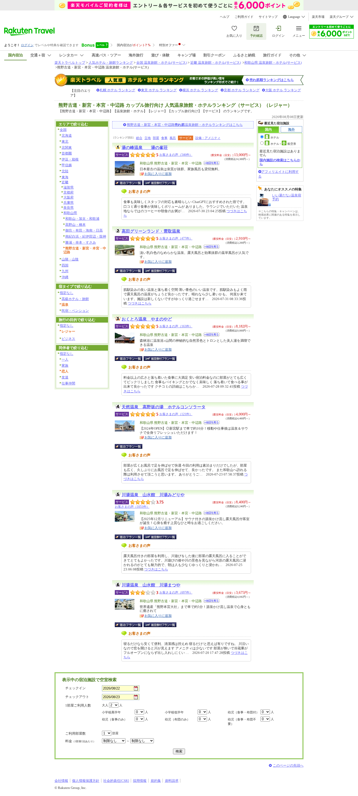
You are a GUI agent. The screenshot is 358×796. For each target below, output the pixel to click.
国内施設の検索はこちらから (279, 162)
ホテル (274, 137)
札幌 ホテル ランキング (117, 90)
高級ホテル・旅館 (75, 299)
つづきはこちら (139, 303)
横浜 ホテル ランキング (200, 90)
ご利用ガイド (244, 17)
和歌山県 (70, 213)
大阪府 (68, 197)
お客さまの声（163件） (175, 326)
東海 (65, 177)
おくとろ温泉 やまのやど (147, 319)
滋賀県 (68, 187)
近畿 (65, 182)
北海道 (67, 135)
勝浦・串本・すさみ (80, 242)
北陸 (65, 171)
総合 (139, 138)
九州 (65, 271)
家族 (65, 365)
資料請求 (171, 781)
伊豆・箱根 (70, 159)
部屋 (156, 138)
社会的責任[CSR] (116, 781)
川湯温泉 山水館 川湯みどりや (153, 495)
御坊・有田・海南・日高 (84, 230)
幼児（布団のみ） (177, 719)
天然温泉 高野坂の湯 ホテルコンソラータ (163, 407)
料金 (80, 741)
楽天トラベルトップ (70, 63)
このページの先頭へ (288, 765)
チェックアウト (77, 697)
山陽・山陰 (70, 259)
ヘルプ (224, 17)
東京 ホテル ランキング (159, 90)
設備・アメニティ (207, 138)
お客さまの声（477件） (175, 238)
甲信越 (67, 165)
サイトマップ (268, 17)
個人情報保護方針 (85, 781)
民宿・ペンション (75, 311)
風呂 (173, 138)
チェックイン (75, 688)
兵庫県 (68, 203)
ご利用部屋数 (75, 733)
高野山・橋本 (75, 225)
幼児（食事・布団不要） (242, 722)
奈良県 (68, 208)
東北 (65, 141)
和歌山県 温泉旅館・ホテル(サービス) (273, 63)
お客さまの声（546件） (175, 155)
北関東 (67, 147)
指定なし (66, 293)
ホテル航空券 (283, 143)
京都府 (68, 192)
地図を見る (211, 163)
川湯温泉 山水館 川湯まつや (151, 585)
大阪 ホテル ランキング (283, 90)
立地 (147, 138)
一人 (65, 359)
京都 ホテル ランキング (241, 90)
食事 (164, 138)
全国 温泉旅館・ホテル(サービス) (161, 63)
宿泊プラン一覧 (131, 182)
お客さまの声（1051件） (132, 507)
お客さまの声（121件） (175, 414)
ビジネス (68, 339)
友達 (65, 377)
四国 (65, 265)
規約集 (156, 781)
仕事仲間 (68, 383)
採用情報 (140, 781)
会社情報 (61, 781)
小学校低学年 (174, 712)
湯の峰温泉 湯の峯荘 (145, 147)
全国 (63, 130)
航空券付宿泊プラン (160, 182)
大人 (105, 705)
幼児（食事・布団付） (243, 712)
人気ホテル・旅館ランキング (111, 63)
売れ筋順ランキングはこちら (271, 80)
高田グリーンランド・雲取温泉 (151, 231)
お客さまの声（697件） (175, 592)
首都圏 (67, 153)
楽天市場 (318, 17)
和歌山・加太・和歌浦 (82, 219)
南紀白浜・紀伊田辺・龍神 (85, 236)
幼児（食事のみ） (114, 719)
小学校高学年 (111, 712)
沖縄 (65, 277)
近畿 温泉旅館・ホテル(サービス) (215, 63)
